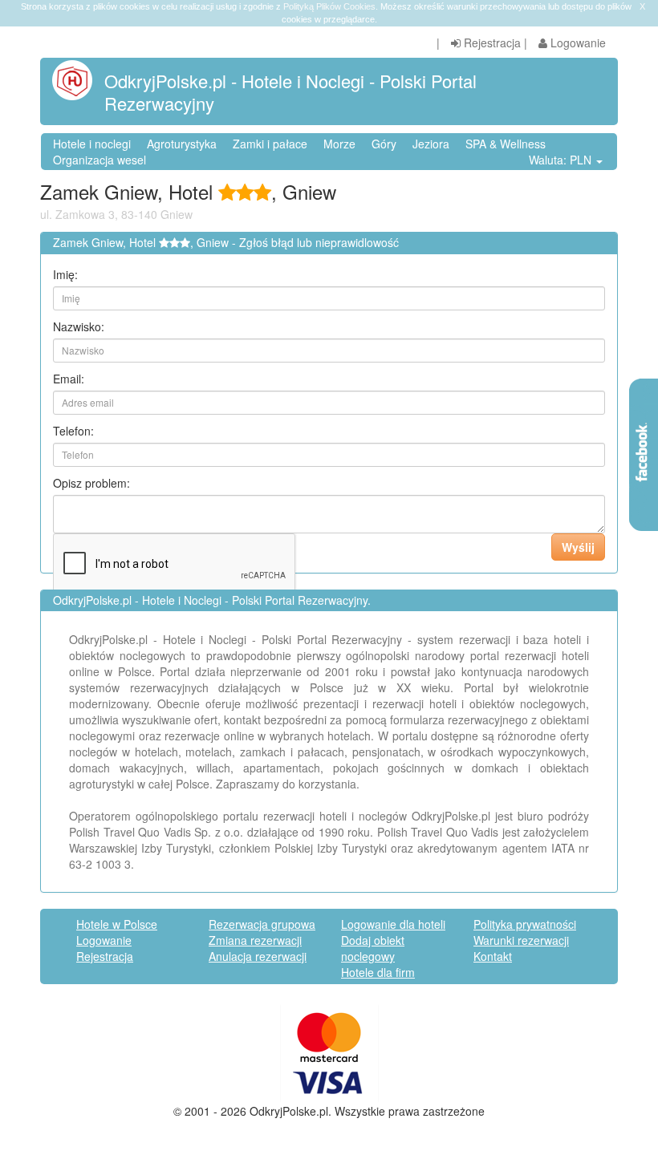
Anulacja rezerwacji (258, 956)
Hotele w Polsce (116, 924)
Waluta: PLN (562, 160)
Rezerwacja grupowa (262, 924)
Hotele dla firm (378, 972)
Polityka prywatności (524, 924)
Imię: (65, 274)
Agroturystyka (182, 144)
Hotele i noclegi (92, 144)
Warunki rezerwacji (521, 940)
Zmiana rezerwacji (255, 940)
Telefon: (73, 431)
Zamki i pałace (270, 144)
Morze (339, 144)
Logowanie (576, 42)
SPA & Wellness (505, 144)
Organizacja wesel (99, 160)
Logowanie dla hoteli (393, 924)
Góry (384, 144)
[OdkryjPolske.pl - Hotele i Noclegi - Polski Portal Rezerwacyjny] (78, 80)
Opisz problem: (91, 483)
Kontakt (492, 956)
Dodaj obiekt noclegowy (372, 948)
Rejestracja (491, 42)
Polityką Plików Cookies (329, 6)
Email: (68, 379)
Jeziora (430, 144)
